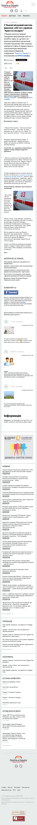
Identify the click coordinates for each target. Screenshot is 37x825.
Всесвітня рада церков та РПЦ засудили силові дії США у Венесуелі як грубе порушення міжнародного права (17, 508)
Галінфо (26, 56)
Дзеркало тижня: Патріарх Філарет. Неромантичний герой (16, 279)
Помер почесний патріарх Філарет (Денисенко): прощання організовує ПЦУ (17, 645)
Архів (18, 790)
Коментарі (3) (10, 288)
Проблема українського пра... (12, 702)
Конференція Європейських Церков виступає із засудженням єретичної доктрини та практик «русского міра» (17, 553)
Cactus (12, 386)
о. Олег (12, 322)
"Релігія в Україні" (21, 53)
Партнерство (25, 787)
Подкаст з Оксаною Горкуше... (12, 692)
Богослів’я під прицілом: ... (11, 687)
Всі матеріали (6, 613)
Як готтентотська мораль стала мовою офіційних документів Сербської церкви (17, 275)
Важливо (26, 16)
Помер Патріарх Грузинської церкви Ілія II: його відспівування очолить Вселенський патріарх (17, 470)
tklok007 (13, 352)
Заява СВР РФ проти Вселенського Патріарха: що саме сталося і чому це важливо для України (13, 716)
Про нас (10, 787)
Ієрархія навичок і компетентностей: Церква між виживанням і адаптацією (17, 271)
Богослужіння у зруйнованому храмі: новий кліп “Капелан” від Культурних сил (17, 500)
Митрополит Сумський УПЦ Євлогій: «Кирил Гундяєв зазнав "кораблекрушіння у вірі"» (16, 516)
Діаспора (12, 16)
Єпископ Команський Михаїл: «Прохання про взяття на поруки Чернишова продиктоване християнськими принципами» (17, 578)
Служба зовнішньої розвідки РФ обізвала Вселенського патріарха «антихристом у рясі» (17, 486)
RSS (14, 790)
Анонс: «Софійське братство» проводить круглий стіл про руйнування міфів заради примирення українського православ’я (18, 595)
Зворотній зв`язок (6, 790)
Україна (4, 16)
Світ (19, 16)
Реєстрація (17, 787)
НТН (19, 56)
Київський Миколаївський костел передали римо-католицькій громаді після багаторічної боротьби (18, 493)
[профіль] (19, 322)
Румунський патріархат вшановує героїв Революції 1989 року (15, 570)
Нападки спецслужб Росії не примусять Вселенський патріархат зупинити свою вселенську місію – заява (15, 478)
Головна (3, 787)
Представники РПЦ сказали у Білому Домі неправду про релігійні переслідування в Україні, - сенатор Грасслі (18, 562)
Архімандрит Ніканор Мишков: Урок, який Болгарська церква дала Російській (13, 725)
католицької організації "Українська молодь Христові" (18, 175)
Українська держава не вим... (11, 682)
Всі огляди (5, 745)
